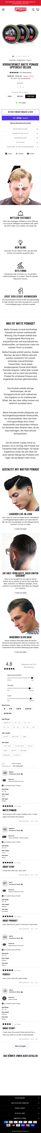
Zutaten (20, 142)
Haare (29, 60)
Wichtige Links (20, 1113)
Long (25, 736)
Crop (6, 750)
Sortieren (16, 763)
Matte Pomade (13, 999)
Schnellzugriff (20, 1108)
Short (6, 736)
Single (10, 96)
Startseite (12, 60)
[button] (20, 72)
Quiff (30, 746)
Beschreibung (20, 129)
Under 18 (7, 722)
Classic (17, 755)
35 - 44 (6, 727)
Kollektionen (21, 60)
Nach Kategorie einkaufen (20, 1103)
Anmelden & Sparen (20, 1118)
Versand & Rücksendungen (20, 147)
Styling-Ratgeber (20, 529)
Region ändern (20, 1098)
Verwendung (20, 138)
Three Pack (30, 96)
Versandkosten (25, 78)
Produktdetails (20, 133)
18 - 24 (17, 722)
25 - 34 (27, 722)
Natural (23, 750)
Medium (15, 736)
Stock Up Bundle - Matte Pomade (18, 838)
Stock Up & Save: (20, 92)
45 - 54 (16, 727)
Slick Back (19, 746)
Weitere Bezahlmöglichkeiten (20, 123)
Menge (20, 83)
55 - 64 (26, 727)
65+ (34, 727)
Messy (14, 750)
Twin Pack (20, 96)
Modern (7, 755)
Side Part (7, 746)
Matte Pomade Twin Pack (16, 781)
